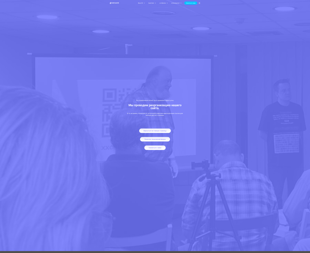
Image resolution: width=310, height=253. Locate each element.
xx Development (175, 3)
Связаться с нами (190, 3)
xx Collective (163, 3)
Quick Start (151, 3)
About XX (140, 3)
